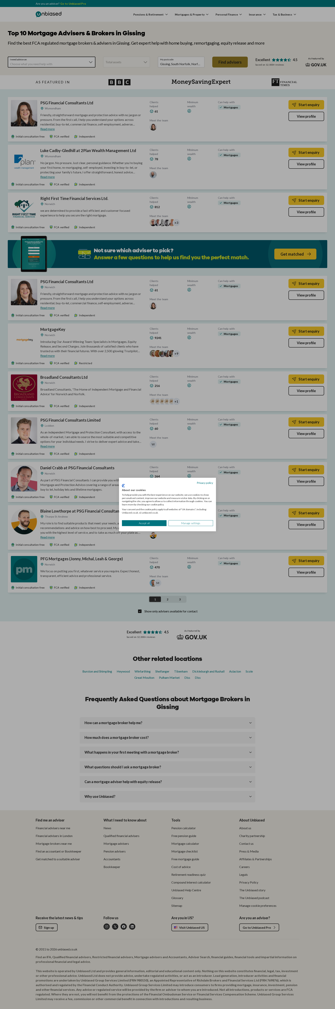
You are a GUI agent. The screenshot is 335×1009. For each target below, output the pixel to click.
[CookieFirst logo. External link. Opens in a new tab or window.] (123, 486)
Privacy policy (205, 482)
